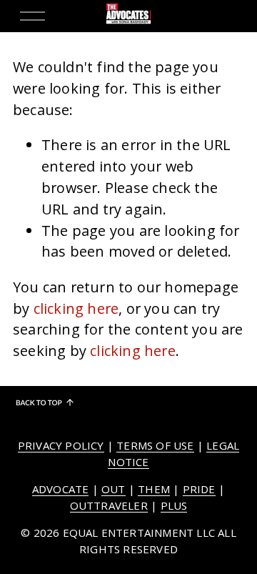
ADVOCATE (60, 489)
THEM (154, 489)
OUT (113, 489)
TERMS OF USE (154, 445)
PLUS (174, 505)
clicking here (76, 308)
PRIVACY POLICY (61, 445)
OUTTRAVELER (109, 505)
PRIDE (199, 489)
